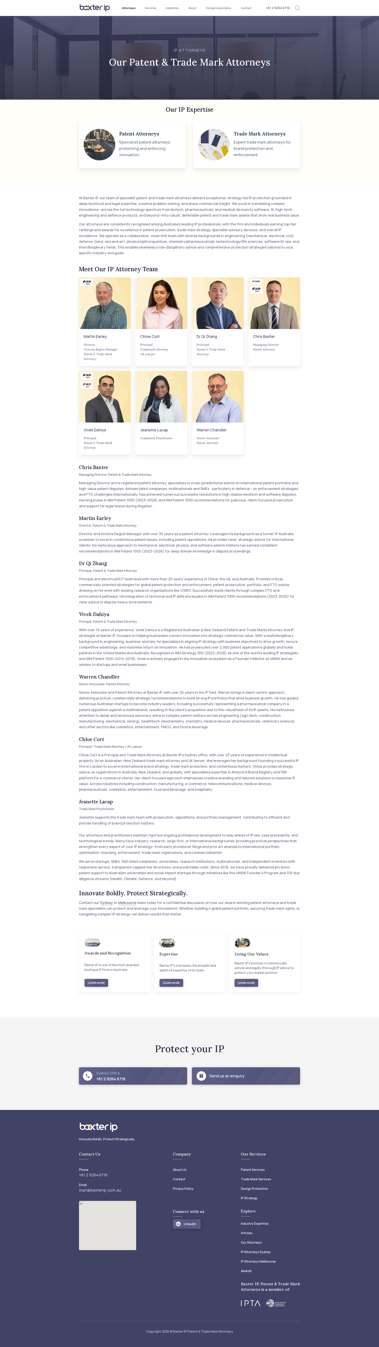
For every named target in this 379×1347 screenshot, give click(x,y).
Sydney (106, 902)
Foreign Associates (218, 8)
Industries (172, 8)
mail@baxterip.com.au (100, 1190)
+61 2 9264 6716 (278, 8)
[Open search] (297, 8)
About (192, 8)
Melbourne (127, 902)
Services (150, 8)
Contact (246, 8)
